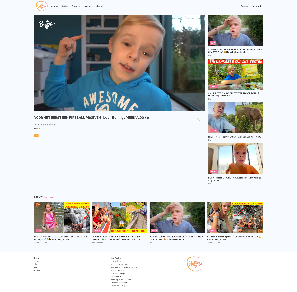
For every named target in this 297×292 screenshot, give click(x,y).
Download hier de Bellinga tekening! (123, 267)
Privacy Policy (115, 276)
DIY (36, 135)
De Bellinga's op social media (121, 279)
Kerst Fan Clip (115, 258)
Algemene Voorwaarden (119, 283)
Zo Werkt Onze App (117, 273)
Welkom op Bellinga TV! (119, 286)
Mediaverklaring (116, 261)
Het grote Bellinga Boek (119, 264)
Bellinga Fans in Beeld (118, 270)
